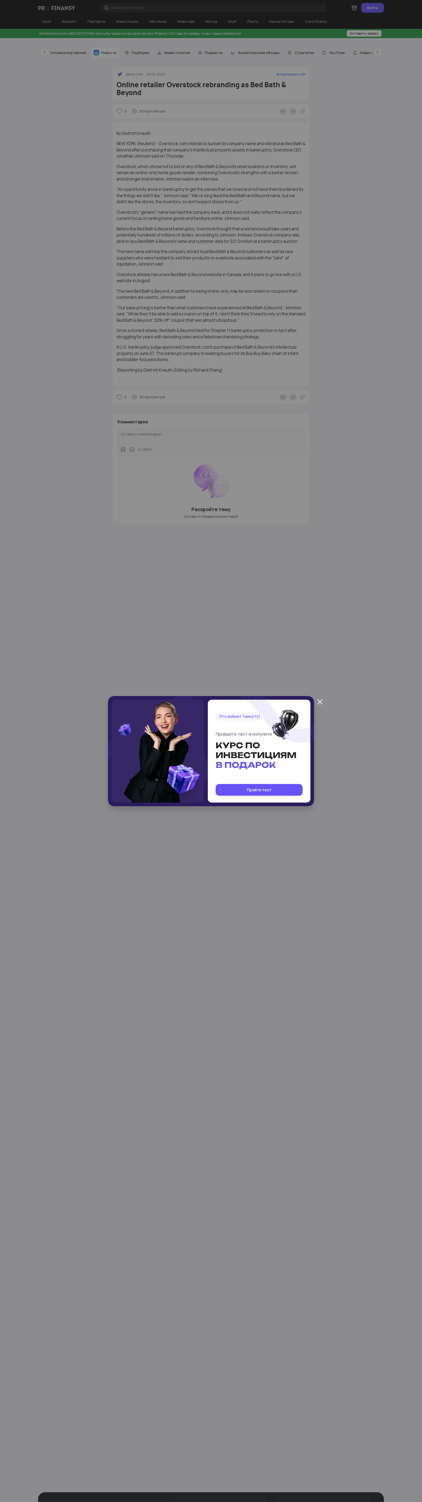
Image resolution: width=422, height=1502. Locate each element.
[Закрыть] (320, 702)
